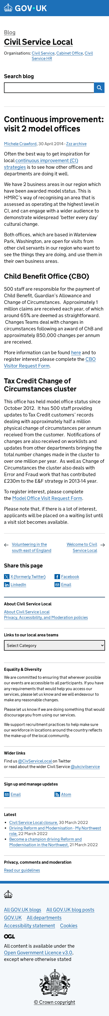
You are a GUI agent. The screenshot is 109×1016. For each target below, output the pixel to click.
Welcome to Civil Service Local (82, 547)
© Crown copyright (54, 1002)
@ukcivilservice (85, 766)
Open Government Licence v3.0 (38, 953)
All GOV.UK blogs (22, 910)
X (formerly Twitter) (28, 576)
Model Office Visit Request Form (47, 498)
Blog (9, 32)
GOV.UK (13, 918)
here (76, 352)
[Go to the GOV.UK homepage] (25, 8)
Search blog (19, 76)
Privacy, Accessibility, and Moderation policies (46, 617)
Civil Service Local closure (33, 822)
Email (66, 584)
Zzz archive (76, 143)
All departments (44, 918)
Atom (66, 794)
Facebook (70, 576)
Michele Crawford (20, 143)
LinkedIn (18, 584)
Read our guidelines (22, 870)
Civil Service (43, 53)
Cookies (69, 925)
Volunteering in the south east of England (31, 547)
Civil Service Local (38, 42)
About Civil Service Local (26, 611)
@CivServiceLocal (35, 761)
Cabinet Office (69, 53)
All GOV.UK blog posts (70, 910)
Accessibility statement (29, 925)
